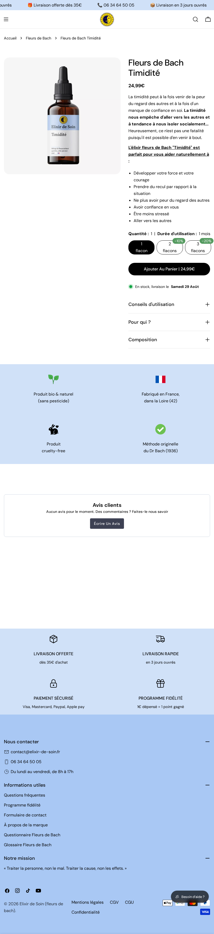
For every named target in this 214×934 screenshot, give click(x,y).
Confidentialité (86, 912)
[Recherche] (195, 19)
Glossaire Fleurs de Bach (27, 845)
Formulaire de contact (25, 815)
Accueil (10, 38)
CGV (114, 902)
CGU (129, 902)
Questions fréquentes (24, 795)
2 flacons (173, 246)
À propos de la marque (26, 825)
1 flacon (141, 247)
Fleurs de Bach (38, 38)
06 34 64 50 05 (26, 761)
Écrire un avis (107, 523)
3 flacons (201, 246)
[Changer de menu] (6, 19)
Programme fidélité (22, 805)
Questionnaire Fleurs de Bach (32, 835)
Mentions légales (88, 902)
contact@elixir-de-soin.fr (35, 752)
